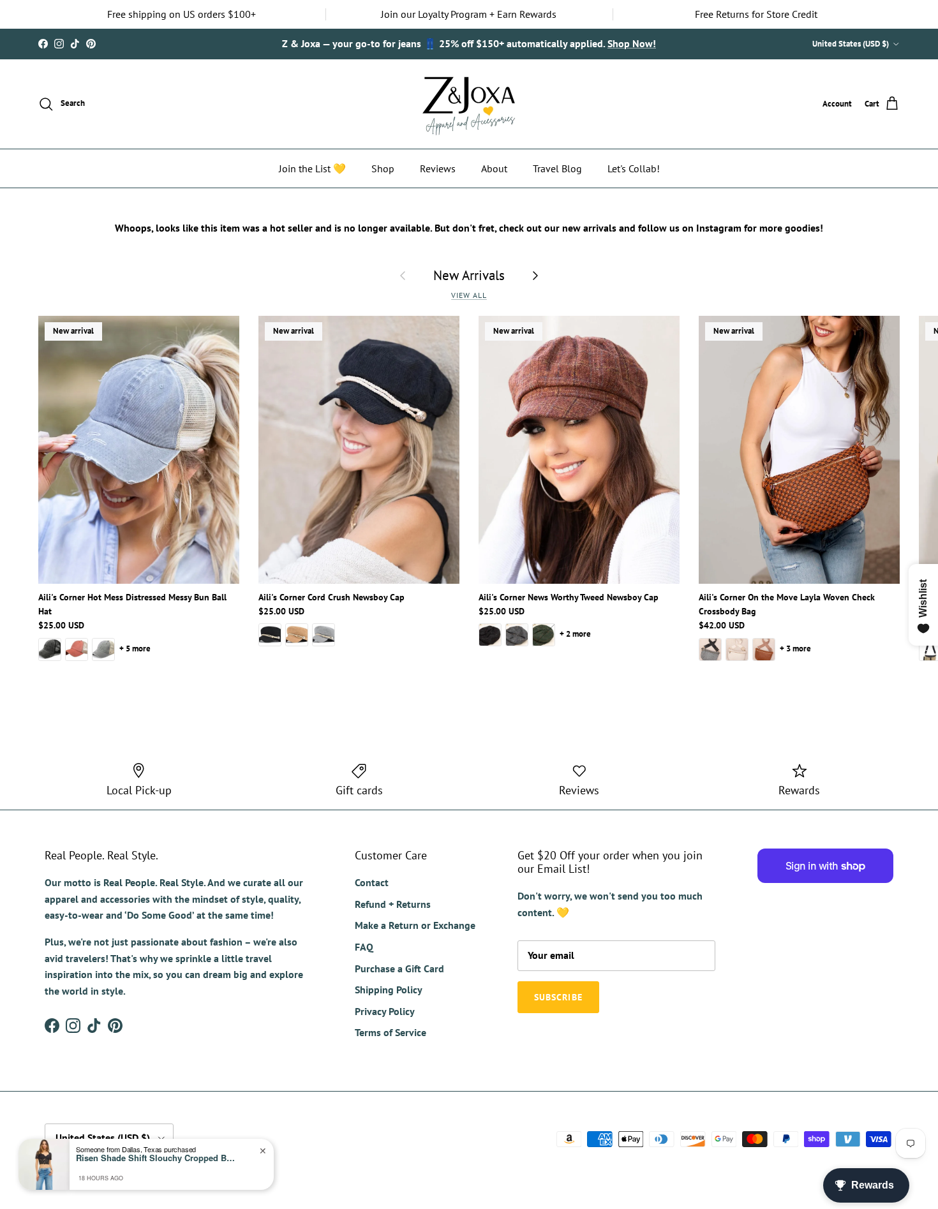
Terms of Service (390, 1032)
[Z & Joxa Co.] (469, 104)
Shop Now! (631, 43)
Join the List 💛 (312, 168)
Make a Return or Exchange (415, 925)
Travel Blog (557, 168)
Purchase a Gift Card (399, 968)
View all (469, 295)
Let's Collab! (633, 168)
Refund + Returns (393, 904)
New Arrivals (469, 275)
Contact (372, 882)
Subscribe (558, 997)
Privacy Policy (385, 1011)
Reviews (438, 168)
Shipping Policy (388, 989)
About (494, 168)
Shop (382, 168)
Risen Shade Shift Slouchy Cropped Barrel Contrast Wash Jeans (155, 1158)
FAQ (364, 946)
